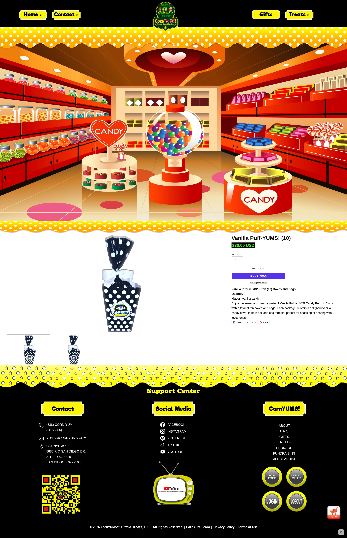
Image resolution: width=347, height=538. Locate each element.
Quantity (236, 254)
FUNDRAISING (284, 453)
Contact (64, 14)
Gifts (265, 14)
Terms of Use (248, 527)
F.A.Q (284, 431)
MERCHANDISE (284, 459)
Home (31, 14)
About (284, 425)
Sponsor (284, 448)
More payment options (258, 283)
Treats (297, 14)
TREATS (284, 442)
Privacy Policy (224, 527)
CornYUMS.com (198, 527)
